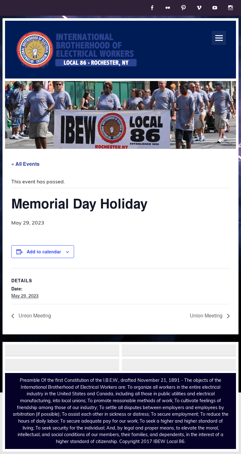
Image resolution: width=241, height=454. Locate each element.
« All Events (25, 163)
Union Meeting (34, 315)
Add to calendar (44, 251)
